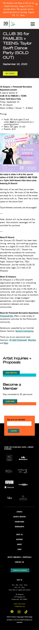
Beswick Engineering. (25, 331)
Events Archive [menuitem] (19, 517)
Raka (6, 343)
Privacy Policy (20, 617)
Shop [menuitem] (19, 549)
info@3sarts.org (19, 606)
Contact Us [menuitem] (19, 562)
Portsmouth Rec (6, 316)
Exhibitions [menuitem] (19, 522)
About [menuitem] (19, 544)
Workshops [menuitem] (19, 527)
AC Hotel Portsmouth (18, 340)
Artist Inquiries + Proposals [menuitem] (19, 557)
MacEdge (32, 340)
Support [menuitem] (19, 539)
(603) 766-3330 (19, 604)
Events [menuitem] (19, 512)
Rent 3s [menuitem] (19, 535)
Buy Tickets (10, 73)
